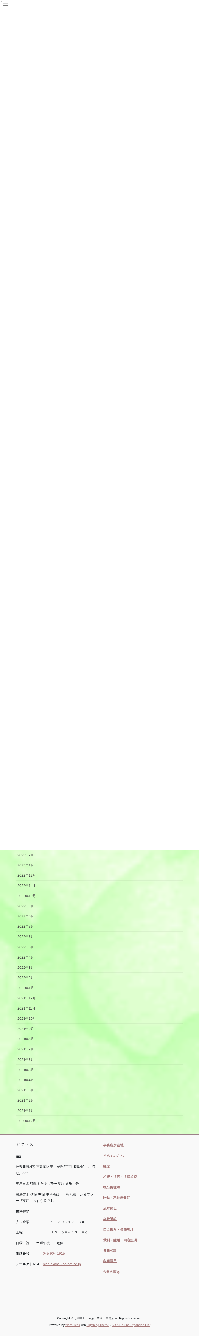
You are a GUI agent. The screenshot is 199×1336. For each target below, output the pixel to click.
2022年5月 (25, 947)
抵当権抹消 (111, 1187)
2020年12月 (26, 1121)
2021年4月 (25, 1080)
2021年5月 (25, 1070)
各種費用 (110, 1261)
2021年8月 (25, 1039)
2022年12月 (26, 875)
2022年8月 (25, 916)
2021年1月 (25, 1111)
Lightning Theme (98, 1325)
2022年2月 (25, 978)
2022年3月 (25, 967)
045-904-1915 (54, 1253)
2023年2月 (25, 855)
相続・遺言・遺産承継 (120, 1177)
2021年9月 (25, 1029)
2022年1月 (25, 988)
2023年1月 (25, 865)
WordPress (72, 1325)
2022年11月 (26, 886)
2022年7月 (25, 926)
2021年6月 (25, 1060)
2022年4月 (25, 957)
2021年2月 (25, 1100)
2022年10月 (26, 896)
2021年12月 (26, 998)
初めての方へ (113, 1156)
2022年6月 (25, 937)
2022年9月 (25, 906)
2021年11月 (26, 1008)
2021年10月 (26, 1018)
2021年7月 (25, 1049)
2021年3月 (25, 1090)
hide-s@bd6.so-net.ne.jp (62, 1264)
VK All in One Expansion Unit (131, 1325)
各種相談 (110, 1250)
